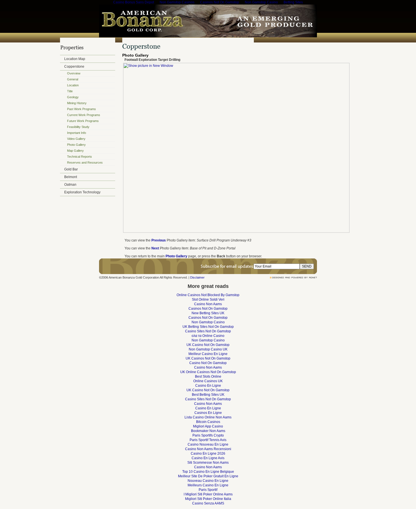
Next (155, 248)
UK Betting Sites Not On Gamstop (208, 327)
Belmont (70, 177)
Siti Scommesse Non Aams (208, 463)
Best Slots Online (208, 376)
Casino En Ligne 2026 (208, 453)
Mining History (77, 103)
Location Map (74, 59)
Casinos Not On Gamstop (208, 309)
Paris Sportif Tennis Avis (208, 440)
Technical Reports (79, 156)
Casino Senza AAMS (208, 503)
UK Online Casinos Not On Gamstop (208, 372)
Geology (73, 97)
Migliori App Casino (208, 426)
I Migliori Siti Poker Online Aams (208, 494)
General (72, 79)
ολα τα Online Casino (208, 336)
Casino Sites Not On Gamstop (208, 331)
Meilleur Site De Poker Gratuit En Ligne (208, 476)
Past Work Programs (81, 109)
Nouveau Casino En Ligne (208, 481)
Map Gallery (75, 150)
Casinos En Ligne (208, 413)
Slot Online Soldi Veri (208, 299)
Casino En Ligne (208, 386)
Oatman (70, 185)
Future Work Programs (83, 121)
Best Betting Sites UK (208, 395)
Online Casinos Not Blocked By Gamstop (208, 295)
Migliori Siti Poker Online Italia (208, 499)
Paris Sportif (208, 490)
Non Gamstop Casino (208, 322)
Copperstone (74, 67)
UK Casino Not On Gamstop (208, 345)
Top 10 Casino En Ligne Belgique (208, 472)
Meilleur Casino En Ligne (208, 354)
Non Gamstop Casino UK (208, 349)
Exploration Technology (82, 192)
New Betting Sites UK (208, 313)
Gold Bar (71, 169)
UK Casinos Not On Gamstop (208, 358)
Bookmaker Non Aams (208, 431)
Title (70, 91)
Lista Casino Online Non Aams (208, 417)
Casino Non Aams (208, 304)
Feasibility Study (78, 127)
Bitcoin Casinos (208, 422)
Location (73, 85)
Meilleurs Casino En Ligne (208, 485)
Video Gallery (76, 138)
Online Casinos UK (208, 381)
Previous (158, 240)
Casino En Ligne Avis (208, 458)
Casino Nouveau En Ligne (208, 444)
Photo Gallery (76, 144)
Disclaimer (197, 277)
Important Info (76, 132)
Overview (73, 73)
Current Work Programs (83, 115)
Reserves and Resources (85, 162)
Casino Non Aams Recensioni (208, 449)
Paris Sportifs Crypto (208, 435)
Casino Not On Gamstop (208, 363)
